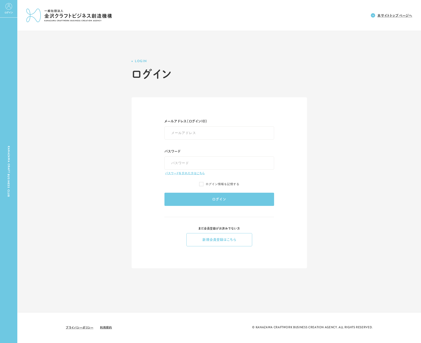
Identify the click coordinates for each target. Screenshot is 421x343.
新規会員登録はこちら (219, 239)
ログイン (219, 199)
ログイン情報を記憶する (222, 184)
